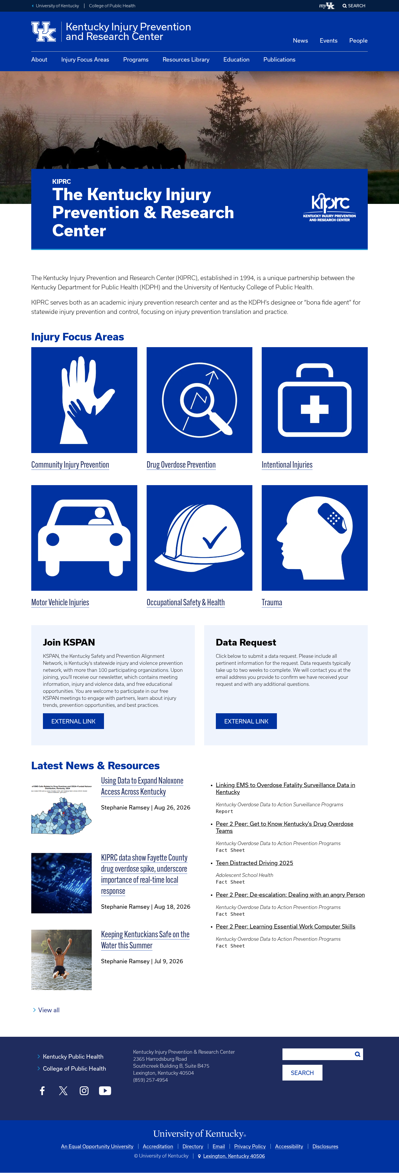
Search (356, 5)
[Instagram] (84, 1091)
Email (219, 1146)
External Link (73, 721)
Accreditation (158, 1146)
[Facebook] (42, 1091)
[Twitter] (63, 1091)
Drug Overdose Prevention (181, 465)
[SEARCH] (358, 1054)
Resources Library (186, 59)
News (300, 40)
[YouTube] (105, 1091)
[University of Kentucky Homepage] (199, 1134)
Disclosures (325, 1146)
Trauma (272, 603)
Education (236, 59)
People (358, 40)
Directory (193, 1146)
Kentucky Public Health (73, 1056)
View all (49, 1009)
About (39, 59)
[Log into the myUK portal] (327, 5)
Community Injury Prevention (70, 465)
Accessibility (289, 1146)
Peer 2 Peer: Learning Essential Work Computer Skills (285, 926)
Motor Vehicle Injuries (60, 603)
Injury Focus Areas (85, 59)
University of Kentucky (57, 6)
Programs (136, 59)
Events (329, 40)
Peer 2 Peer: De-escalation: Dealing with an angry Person (290, 894)
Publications (279, 59)
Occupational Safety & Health (186, 603)
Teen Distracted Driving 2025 (254, 862)
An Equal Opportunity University (97, 1146)
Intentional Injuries (287, 465)
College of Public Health (112, 6)
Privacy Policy (250, 1146)
